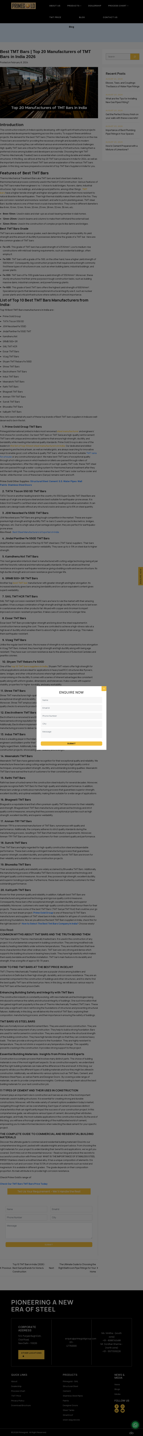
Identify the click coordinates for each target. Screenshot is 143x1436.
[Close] (104, 688)
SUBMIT (71, 743)
